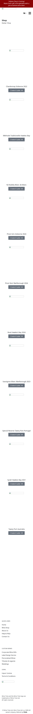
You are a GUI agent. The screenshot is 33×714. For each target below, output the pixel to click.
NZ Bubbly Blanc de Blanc (16, 185)
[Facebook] (4, 641)
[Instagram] (14, 641)
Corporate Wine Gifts (9, 652)
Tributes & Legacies (8, 661)
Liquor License (7, 673)
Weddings (5, 664)
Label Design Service (9, 655)
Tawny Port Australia (17, 529)
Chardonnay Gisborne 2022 (16, 86)
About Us (5, 631)
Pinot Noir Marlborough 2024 (16, 283)
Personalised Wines (8, 658)
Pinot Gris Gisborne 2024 (16, 234)
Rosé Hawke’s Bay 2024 (16, 332)
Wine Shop (5, 628)
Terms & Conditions (8, 676)
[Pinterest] (9, 641)
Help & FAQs (6, 634)
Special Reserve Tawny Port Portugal (16, 431)
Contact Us (5, 636)
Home (4, 23)
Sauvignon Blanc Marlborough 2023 (16, 381)
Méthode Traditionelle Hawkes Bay (16, 135)
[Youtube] (19, 641)
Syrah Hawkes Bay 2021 (16, 480)
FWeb (25, 712)
